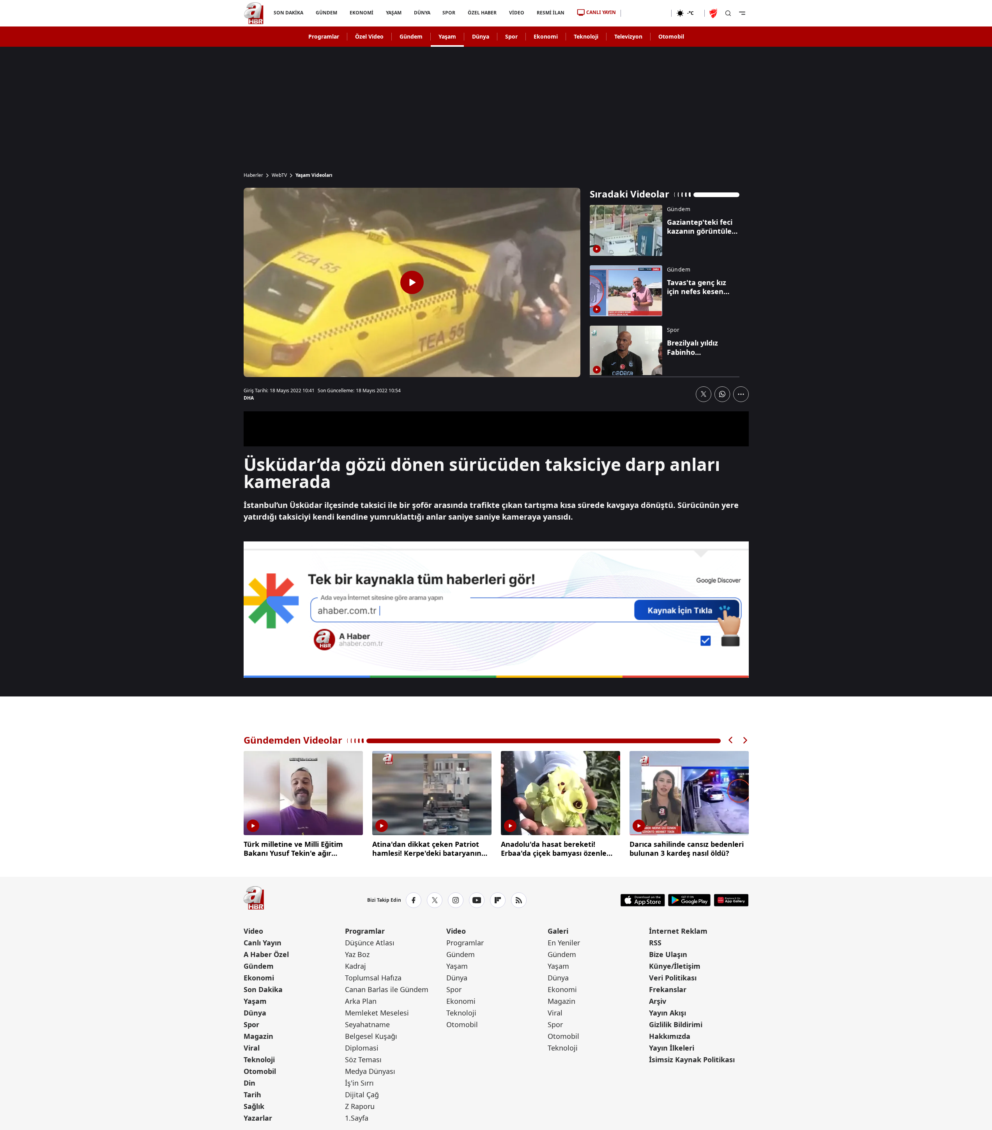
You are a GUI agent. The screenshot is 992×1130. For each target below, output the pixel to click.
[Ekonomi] (646, 13)
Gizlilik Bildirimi (675, 1024)
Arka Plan (361, 1001)
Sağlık (254, 1106)
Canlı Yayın (262, 942)
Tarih (252, 1094)
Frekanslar (667, 989)
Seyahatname (367, 1024)
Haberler (253, 175)
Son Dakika (263, 989)
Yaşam (447, 36)
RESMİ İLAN (550, 12)
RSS (655, 942)
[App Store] (643, 900)
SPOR (448, 12)
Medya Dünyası (370, 1071)
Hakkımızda (669, 1036)
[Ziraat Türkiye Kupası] (714, 13)
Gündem (411, 36)
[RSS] (519, 900)
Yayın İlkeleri (671, 1047)
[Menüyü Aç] (742, 13)
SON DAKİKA (288, 12)
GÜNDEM (326, 12)
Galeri (558, 931)
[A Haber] (254, 13)
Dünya (480, 36)
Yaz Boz (357, 954)
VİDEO (516, 12)
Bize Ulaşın (668, 954)
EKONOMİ (361, 12)
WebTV (279, 175)
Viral (252, 1047)
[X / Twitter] (434, 900)
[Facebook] (413, 900)
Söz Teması (363, 1059)
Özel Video (369, 36)
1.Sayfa (356, 1118)
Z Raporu (360, 1106)
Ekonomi (546, 36)
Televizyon (628, 36)
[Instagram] (455, 900)
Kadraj (355, 966)
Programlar (323, 36)
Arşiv (657, 1001)
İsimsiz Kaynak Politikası (692, 1059)
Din (249, 1083)
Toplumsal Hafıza (373, 977)
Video (253, 931)
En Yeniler (564, 942)
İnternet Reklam (678, 931)
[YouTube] (477, 900)
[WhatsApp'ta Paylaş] (722, 394)
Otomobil (671, 36)
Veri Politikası (673, 977)
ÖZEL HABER (482, 12)
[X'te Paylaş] (703, 394)
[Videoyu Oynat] (412, 282)
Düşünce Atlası (369, 942)
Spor (511, 36)
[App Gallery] (731, 900)
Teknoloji (586, 36)
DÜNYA (422, 12)
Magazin (258, 1036)
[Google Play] (689, 900)
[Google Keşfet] (496, 609)
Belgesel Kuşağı (371, 1036)
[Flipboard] (498, 900)
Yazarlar (258, 1118)
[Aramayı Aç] (728, 13)
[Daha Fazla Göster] (741, 394)
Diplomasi (361, 1047)
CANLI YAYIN (601, 12)
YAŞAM (393, 12)
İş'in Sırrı (359, 1083)
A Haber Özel (266, 954)
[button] (731, 740)
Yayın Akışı (667, 1012)
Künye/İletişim (674, 966)
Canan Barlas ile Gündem (386, 989)
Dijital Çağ (362, 1094)
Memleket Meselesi (377, 1012)
